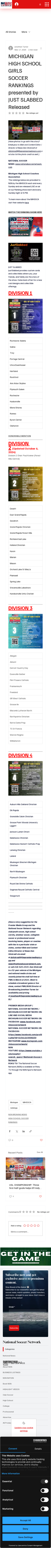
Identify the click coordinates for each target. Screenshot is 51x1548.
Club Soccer (8, 1395)
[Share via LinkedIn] (23, 1131)
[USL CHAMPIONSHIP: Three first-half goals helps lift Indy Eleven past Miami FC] (25, 1168)
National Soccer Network (22, 1342)
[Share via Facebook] (9, 1131)
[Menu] (46, 4)
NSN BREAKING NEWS (17, 1114)
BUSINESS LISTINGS (11, 1372)
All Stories (11, 31)
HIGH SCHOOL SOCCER (18, 1118)
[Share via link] (30, 1131)
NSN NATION (8, 1378)
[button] (40, 3)
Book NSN (7, 1383)
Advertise (7, 1417)
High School (8, 1400)
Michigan (14, 1102)
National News (9, 1355)
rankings (14, 1108)
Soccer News (8, 1361)
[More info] (24, 1424)
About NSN (7, 1367)
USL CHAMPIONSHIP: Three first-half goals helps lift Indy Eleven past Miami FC (24, 1186)
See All (40, 1152)
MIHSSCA (27, 1102)
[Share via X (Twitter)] (16, 1131)
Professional (8, 1411)
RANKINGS (12, 1122)
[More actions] (41, 48)
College (6, 1406)
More (24, 31)
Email (12, 1307)
